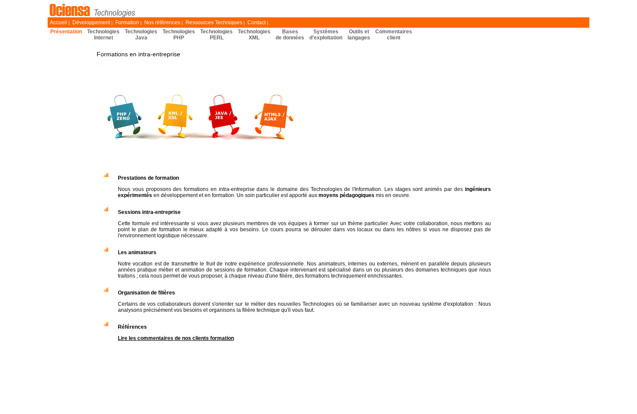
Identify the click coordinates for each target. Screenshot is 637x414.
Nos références (162, 22)
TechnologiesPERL (216, 35)
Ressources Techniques (213, 22)
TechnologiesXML (254, 35)
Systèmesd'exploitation (325, 35)
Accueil (58, 22)
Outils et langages (359, 35)
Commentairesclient (393, 35)
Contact (256, 22)
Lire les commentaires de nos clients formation (176, 338)
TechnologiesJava (141, 35)
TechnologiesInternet (103, 35)
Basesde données (290, 35)
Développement (91, 22)
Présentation (66, 32)
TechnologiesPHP (178, 35)
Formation (127, 22)
